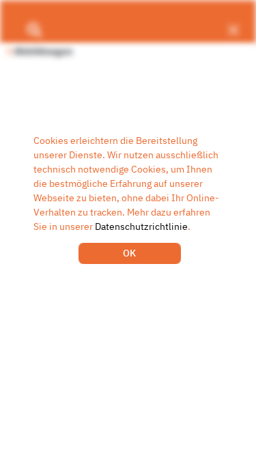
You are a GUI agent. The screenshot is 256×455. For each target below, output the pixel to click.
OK (129, 253)
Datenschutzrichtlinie (141, 226)
